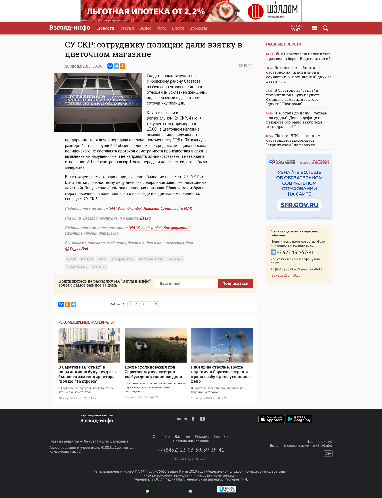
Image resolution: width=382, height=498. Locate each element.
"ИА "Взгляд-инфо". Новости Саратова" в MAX (150, 208)
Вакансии (182, 436)
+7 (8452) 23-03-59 (285, 269)
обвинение (99, 266)
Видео (145, 28)
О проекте (161, 436)
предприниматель (122, 259)
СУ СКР (71, 259)
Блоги (178, 28)
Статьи (127, 28)
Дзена (145, 218)
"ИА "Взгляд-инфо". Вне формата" (159, 227)
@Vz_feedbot (76, 248)
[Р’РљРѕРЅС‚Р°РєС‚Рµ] (110, 66)
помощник (175, 259)
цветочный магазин (151, 259)
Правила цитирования (191, 441)
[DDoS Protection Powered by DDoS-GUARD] (226, 491)
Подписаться (235, 283)
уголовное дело (77, 266)
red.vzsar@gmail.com (287, 275)
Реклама (202, 436)
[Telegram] (116, 66)
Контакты (221, 436)
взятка (102, 259)
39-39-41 (315, 269)
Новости (105, 28)
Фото (161, 28)
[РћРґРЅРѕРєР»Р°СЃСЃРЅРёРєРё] (122, 66)
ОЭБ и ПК (87, 259)
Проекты (198, 28)
